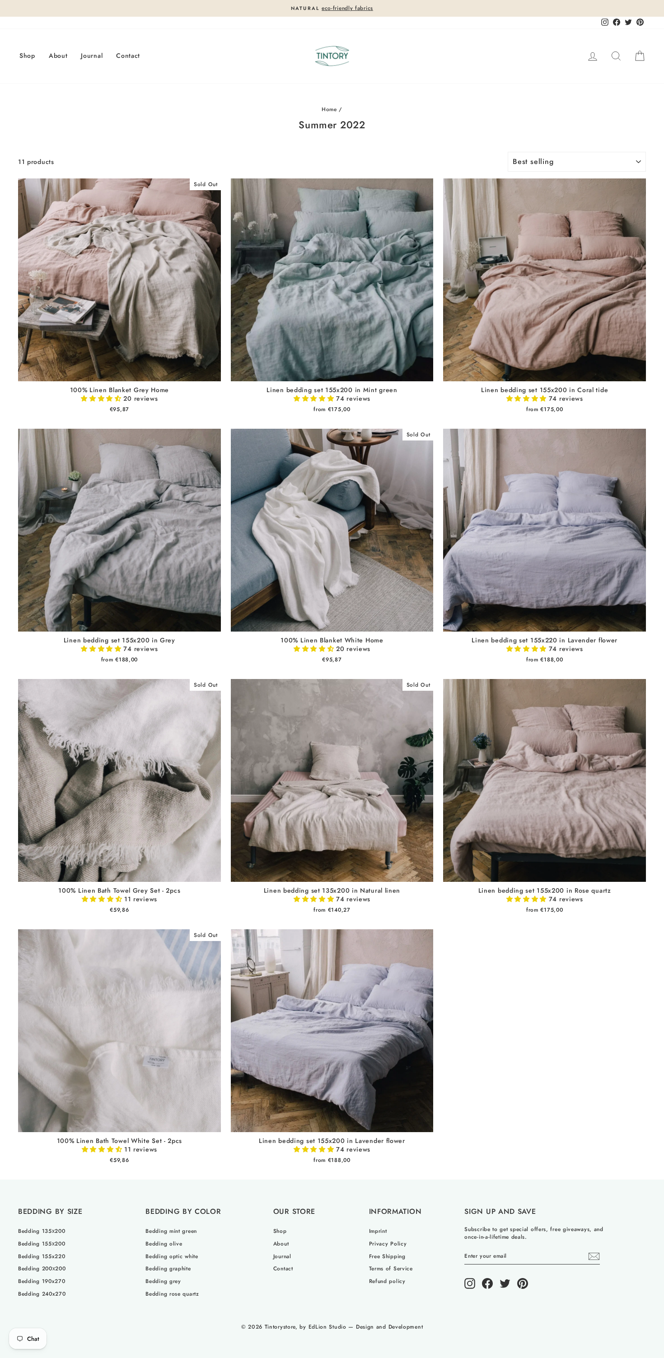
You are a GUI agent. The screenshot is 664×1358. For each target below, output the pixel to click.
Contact (128, 55)
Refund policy (387, 1281)
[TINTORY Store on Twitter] (505, 1283)
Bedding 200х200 (42, 1268)
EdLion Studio (327, 1327)
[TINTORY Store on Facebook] (487, 1283)
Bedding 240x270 (42, 1293)
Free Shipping (387, 1256)
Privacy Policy (388, 1243)
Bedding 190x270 (41, 1281)
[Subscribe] (594, 1256)
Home (329, 109)
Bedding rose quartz (172, 1293)
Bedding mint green (171, 1231)
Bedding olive (163, 1243)
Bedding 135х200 (41, 1231)
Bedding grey (163, 1281)
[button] (102, 398)
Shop (27, 55)
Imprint (378, 1231)
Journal (92, 55)
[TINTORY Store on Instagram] (469, 1283)
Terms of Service (391, 1268)
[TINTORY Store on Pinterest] (522, 1283)
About (58, 55)
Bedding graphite (168, 1268)
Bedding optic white (171, 1256)
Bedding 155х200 (41, 1243)
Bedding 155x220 (41, 1256)
